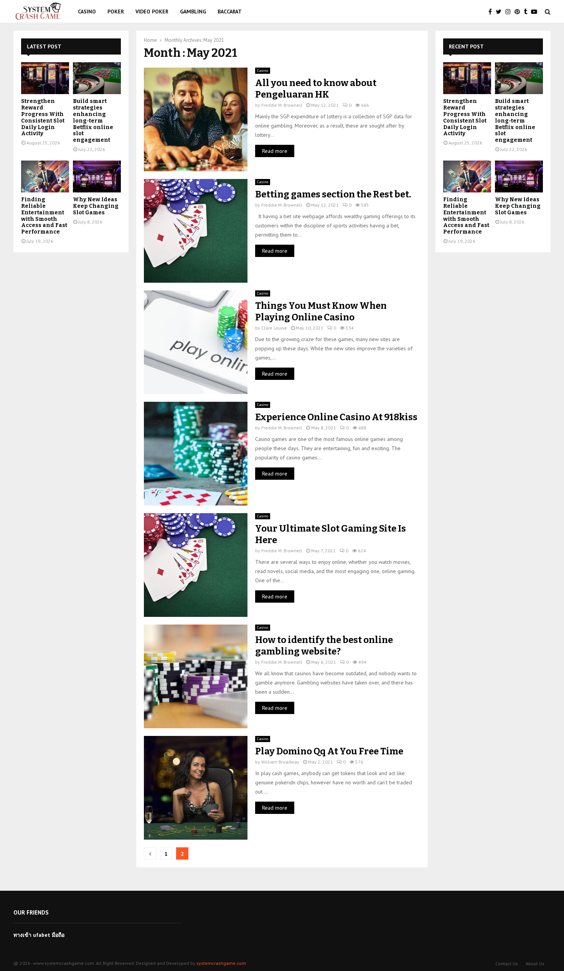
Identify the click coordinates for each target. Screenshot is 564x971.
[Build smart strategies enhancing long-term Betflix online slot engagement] (97, 78)
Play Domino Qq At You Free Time (329, 751)
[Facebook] (492, 11)
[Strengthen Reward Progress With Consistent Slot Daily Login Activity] (45, 78)
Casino (87, 11)
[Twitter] (500, 11)
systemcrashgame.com (221, 963)
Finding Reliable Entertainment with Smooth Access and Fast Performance (44, 215)
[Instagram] (510, 11)
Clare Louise (274, 328)
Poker (115, 11)
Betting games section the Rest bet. (333, 194)
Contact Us (506, 963)
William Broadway (280, 762)
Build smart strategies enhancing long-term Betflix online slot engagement (93, 120)
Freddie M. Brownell (281, 105)
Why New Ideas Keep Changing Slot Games (96, 206)
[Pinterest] (519, 11)
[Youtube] (536, 11)
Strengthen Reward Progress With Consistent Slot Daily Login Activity (42, 117)
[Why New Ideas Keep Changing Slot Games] (97, 176)
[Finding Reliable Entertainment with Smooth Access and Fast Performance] (45, 176)
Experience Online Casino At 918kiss (336, 417)
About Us (535, 963)
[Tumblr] (527, 11)
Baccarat (230, 11)
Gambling (193, 11)
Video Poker (151, 11)
